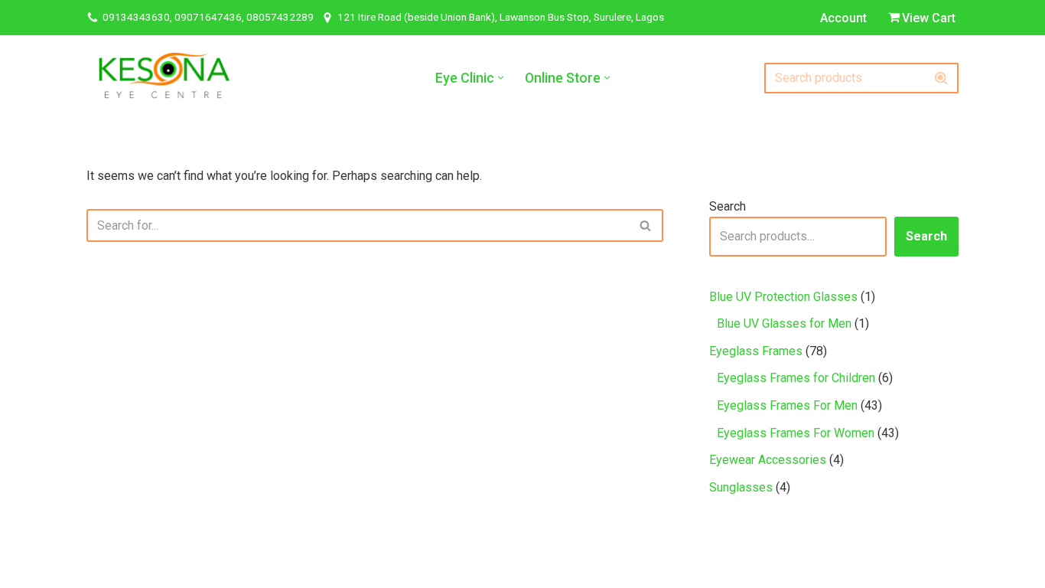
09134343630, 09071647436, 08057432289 (208, 17)
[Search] (941, 78)
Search (727, 206)
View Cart (928, 18)
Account (843, 18)
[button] (500, 77)
